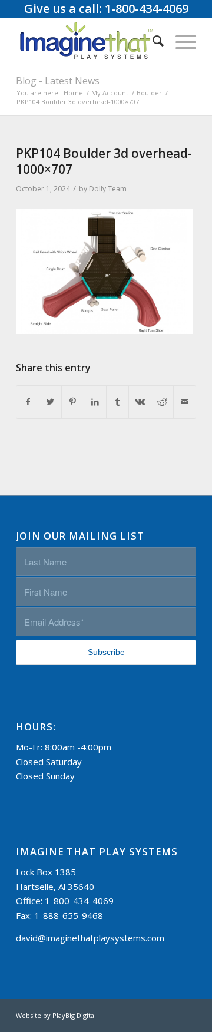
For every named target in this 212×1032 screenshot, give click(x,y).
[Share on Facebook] (27, 402)
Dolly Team (108, 189)
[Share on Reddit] (162, 402)
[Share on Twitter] (50, 402)
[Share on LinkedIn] (95, 402)
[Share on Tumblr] (117, 402)
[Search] (152, 40)
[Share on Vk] (140, 402)
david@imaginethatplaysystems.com (90, 938)
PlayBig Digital (74, 1015)
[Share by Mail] (185, 402)
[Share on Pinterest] (73, 402)
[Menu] (180, 40)
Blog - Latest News (58, 80)
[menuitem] (152, 40)
